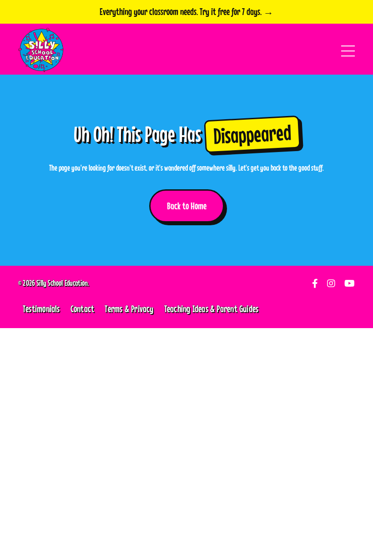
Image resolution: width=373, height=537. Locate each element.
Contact (83, 308)
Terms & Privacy (129, 308)
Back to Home (187, 206)
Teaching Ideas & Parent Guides (211, 308)
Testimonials (41, 308)
